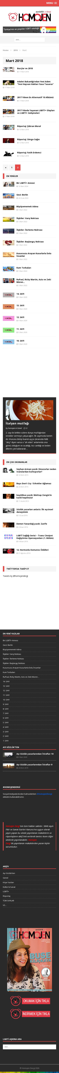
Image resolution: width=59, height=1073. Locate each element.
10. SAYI (20, 340)
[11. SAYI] (8, 330)
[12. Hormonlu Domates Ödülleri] (8, 551)
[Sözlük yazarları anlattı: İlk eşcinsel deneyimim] (8, 511)
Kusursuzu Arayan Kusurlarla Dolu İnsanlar (33, 254)
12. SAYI (20, 317)
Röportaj (6, 896)
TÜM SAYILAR (8, 900)
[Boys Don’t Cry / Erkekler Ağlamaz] (8, 485)
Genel (5, 878)
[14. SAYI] (8, 295)
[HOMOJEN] (29, 16)
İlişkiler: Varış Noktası (27, 218)
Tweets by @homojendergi (15, 576)
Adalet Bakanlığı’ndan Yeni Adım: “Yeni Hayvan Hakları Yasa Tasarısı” (35, 82)
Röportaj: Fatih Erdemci (29, 152)
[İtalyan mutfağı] (29, 418)
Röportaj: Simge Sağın (28, 139)
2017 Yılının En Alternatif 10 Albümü (35, 97)
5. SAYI (5, 722)
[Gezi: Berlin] (8, 196)
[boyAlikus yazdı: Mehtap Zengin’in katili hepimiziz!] (8, 497)
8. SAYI (5, 709)
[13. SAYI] (8, 307)
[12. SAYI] (8, 319)
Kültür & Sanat (9, 887)
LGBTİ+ (6, 891)
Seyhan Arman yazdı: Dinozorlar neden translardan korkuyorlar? (36, 470)
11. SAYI (20, 329)
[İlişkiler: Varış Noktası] (8, 220)
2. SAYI (5, 736)
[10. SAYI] (8, 342)
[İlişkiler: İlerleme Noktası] (8, 231)
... (27, 448)
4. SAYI (5, 727)
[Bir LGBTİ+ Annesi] (8, 184)
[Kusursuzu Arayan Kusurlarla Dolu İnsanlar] (8, 255)
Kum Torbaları (23, 267)
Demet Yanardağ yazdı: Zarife (31, 523)
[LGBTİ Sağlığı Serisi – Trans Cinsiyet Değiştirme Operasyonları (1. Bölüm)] (8, 537)
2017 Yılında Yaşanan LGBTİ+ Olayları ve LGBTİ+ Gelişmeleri (36, 111)
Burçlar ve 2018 (25, 68)
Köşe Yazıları (8, 882)
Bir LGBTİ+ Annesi (25, 183)
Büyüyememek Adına (27, 206)
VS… (5, 905)
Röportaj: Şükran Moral (29, 126)
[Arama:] (29, 39)
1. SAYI (5, 740)
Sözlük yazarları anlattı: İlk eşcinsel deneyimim (34, 510)
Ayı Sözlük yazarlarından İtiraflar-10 (34, 753)
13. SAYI (20, 305)
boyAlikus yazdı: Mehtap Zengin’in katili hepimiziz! (34, 496)
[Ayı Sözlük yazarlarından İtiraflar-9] (8, 766)
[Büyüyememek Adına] (8, 208)
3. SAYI (5, 731)
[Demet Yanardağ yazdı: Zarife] (8, 525)
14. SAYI (20, 293)
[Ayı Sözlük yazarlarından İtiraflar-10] (8, 756)
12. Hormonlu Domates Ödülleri (32, 549)
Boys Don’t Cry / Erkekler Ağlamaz (33, 483)
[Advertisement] (24, 375)
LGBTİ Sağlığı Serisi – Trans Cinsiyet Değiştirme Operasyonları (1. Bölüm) (35, 536)
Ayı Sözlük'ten (9, 873)
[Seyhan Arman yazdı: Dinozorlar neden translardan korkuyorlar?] (8, 470)
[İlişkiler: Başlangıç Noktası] (8, 243)
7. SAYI (5, 713)
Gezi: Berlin (22, 194)
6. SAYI (5, 718)
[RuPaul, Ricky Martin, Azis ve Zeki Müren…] (8, 281)
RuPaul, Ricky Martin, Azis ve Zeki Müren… (33, 280)
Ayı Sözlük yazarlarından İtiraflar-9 (34, 764)
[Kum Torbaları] (8, 269)
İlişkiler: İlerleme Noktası (29, 229)
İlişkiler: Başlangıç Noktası (30, 241)
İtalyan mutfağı (17, 423)
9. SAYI (5, 704)
